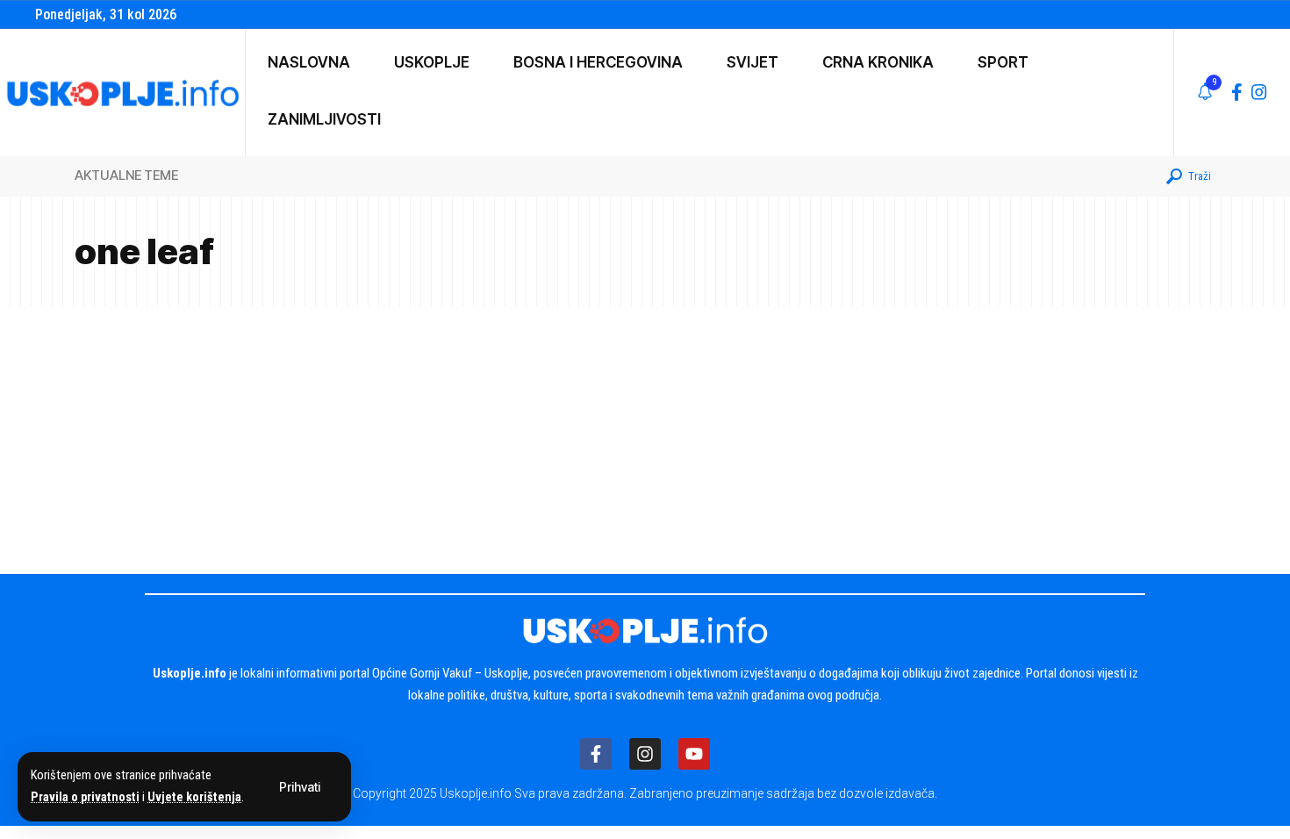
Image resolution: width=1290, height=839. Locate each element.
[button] (300, 787)
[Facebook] (1237, 92)
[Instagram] (1259, 92)
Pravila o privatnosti (85, 797)
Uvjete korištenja (194, 797)
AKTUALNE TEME (126, 175)
